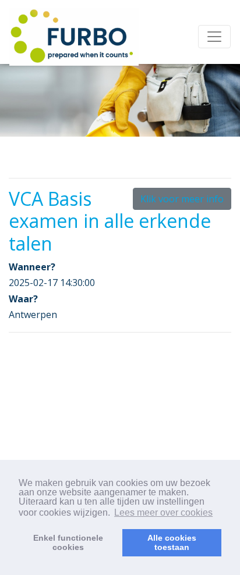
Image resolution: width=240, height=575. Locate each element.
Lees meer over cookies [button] (163, 512)
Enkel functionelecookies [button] (68, 542)
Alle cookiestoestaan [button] (171, 542)
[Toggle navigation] (214, 36)
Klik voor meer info (182, 198)
